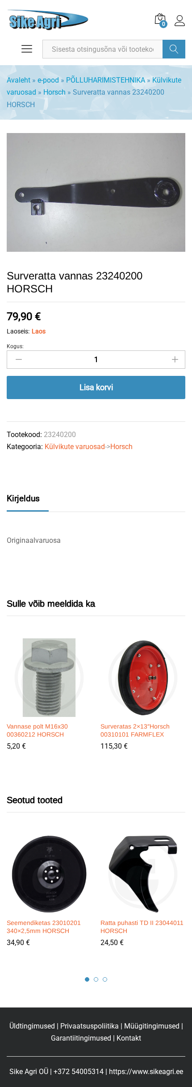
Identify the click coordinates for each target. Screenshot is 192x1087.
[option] (49, 700)
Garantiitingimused (81, 1038)
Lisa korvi (96, 387)
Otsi (174, 49)
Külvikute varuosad (75, 446)
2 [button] (96, 979)
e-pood (48, 80)
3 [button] (105, 979)
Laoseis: (18, 331)
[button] (47, 711)
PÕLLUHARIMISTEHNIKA (105, 80)
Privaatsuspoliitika (89, 1026)
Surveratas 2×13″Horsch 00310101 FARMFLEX (135, 730)
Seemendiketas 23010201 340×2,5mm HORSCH (44, 926)
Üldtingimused (32, 1026)
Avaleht (18, 80)
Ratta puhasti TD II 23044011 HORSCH (142, 926)
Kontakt (129, 1038)
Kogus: (15, 346)
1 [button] (87, 979)
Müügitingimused (151, 1026)
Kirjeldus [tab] (23, 498)
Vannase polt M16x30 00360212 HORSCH (37, 730)
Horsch (54, 92)
